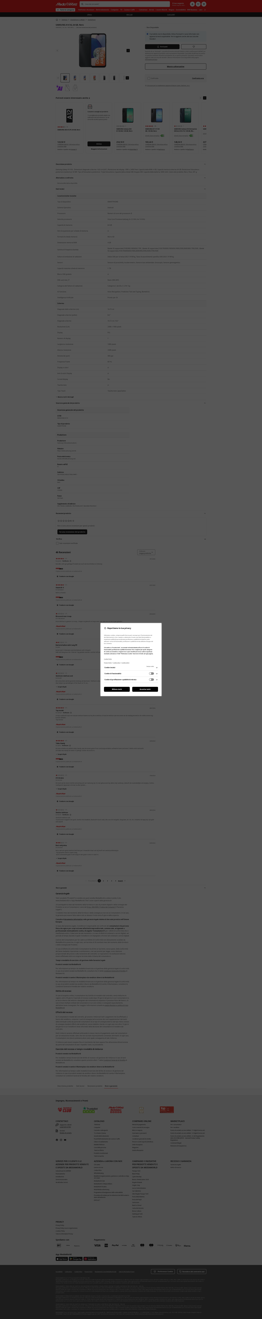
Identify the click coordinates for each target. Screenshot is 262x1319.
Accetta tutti (145, 689)
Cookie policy (125, 663)
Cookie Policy (108, 659)
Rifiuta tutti (117, 689)
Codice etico (116, 663)
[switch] (151, 673)
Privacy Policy (108, 663)
